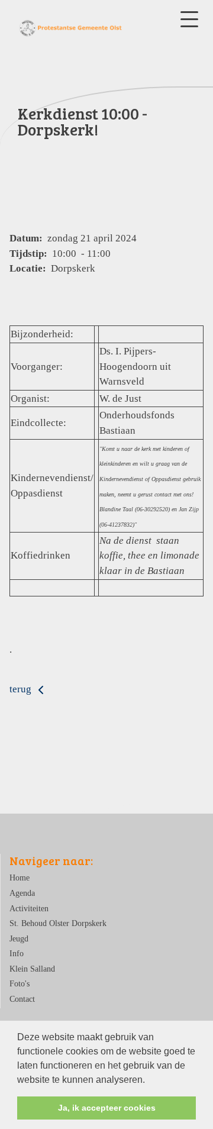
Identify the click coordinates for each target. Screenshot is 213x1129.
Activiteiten (29, 908)
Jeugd (18, 938)
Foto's (19, 983)
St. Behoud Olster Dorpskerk (57, 923)
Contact (22, 999)
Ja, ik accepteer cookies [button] (107, 1107)
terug (21, 689)
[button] (149, 1080)
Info (16, 953)
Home (19, 877)
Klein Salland (32, 969)
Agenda (22, 893)
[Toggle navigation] (189, 19)
